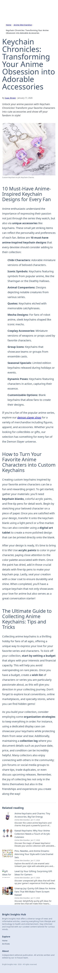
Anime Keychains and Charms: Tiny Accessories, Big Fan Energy (32, 815)
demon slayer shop (29, 417)
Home (8, 25)
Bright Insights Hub (17, 5)
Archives (6, 943)
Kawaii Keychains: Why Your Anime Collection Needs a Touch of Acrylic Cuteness (32, 834)
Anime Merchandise (23, 25)
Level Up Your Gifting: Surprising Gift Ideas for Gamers (33, 873)
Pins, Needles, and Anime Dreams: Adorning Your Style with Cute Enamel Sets (34, 854)
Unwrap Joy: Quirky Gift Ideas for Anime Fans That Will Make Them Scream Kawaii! (35, 891)
